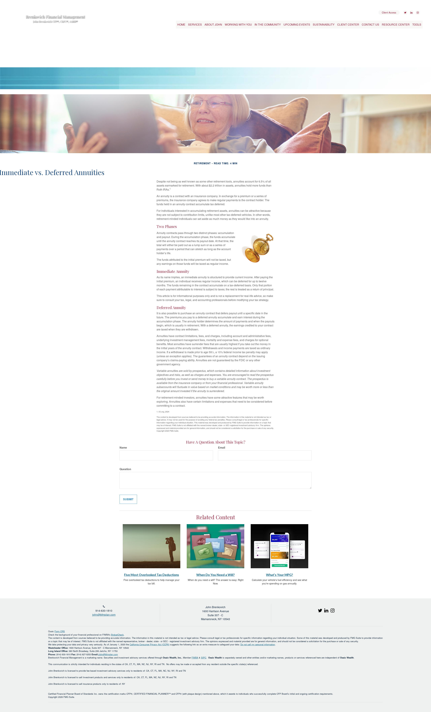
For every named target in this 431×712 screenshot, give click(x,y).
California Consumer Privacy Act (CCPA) (149, 644)
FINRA (195, 657)
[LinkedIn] (411, 12)
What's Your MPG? (279, 575)
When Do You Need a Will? (215, 575)
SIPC (203, 657)
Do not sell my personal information (257, 644)
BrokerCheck (117, 634)
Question (125, 469)
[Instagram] (417, 12)
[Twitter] (405, 12)
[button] (195, 24)
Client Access (389, 12)
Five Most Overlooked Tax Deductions (151, 575)
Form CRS (60, 631)
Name (123, 447)
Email (221, 447)
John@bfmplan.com (108, 654)
